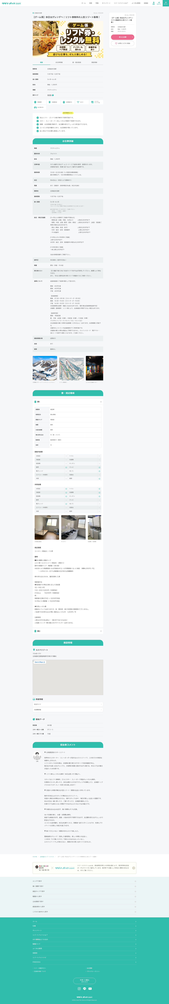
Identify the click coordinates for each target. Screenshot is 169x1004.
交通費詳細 (37, 710)
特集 (97, 3)
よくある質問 (136, 3)
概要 (41, 62)
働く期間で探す (38, 886)
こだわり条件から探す (40, 912)
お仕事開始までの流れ (40, 939)
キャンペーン (106, 3)
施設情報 (94, 62)
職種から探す (37, 896)
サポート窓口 (84, 981)
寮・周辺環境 (76, 62)
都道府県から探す (39, 907)
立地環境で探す (38, 901)
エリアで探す (37, 881)
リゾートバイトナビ (39, 957)
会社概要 (89, 968)
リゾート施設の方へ (40, 968)
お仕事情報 (59, 62)
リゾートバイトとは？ (121, 3)
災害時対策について (40, 971)
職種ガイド (36, 944)
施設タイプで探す (39, 891)
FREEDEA (36, 962)
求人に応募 (122, 37)
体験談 (146, 3)
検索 (90, 3)
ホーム (84, 3)
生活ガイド (37, 704)
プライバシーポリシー (93, 971)
